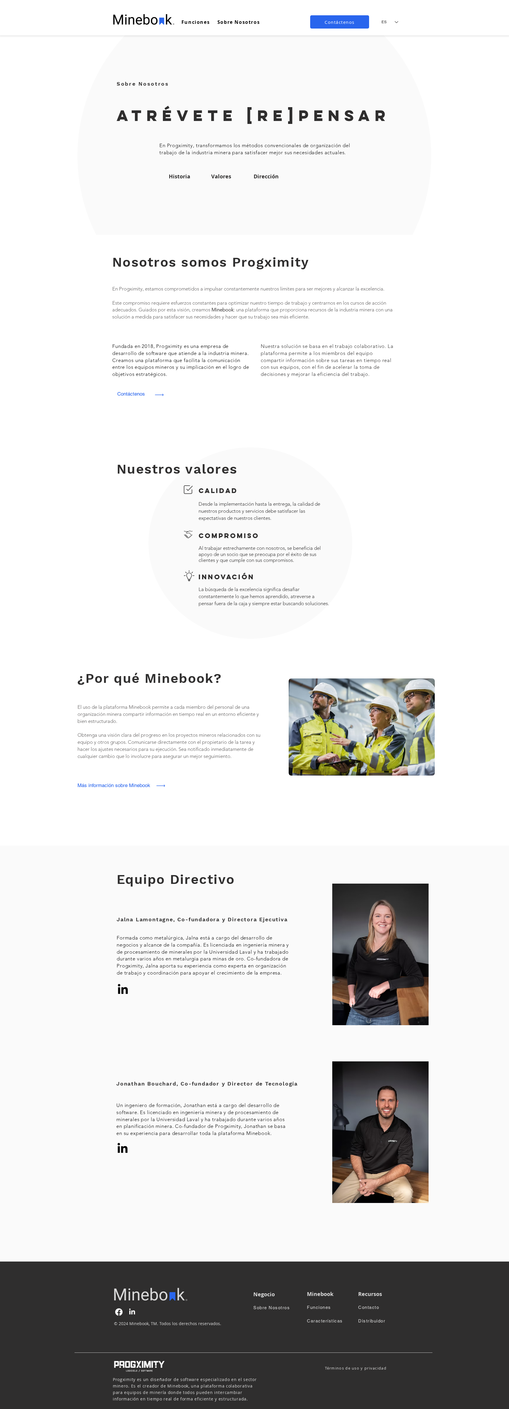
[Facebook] (119, 1312)
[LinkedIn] (123, 990)
